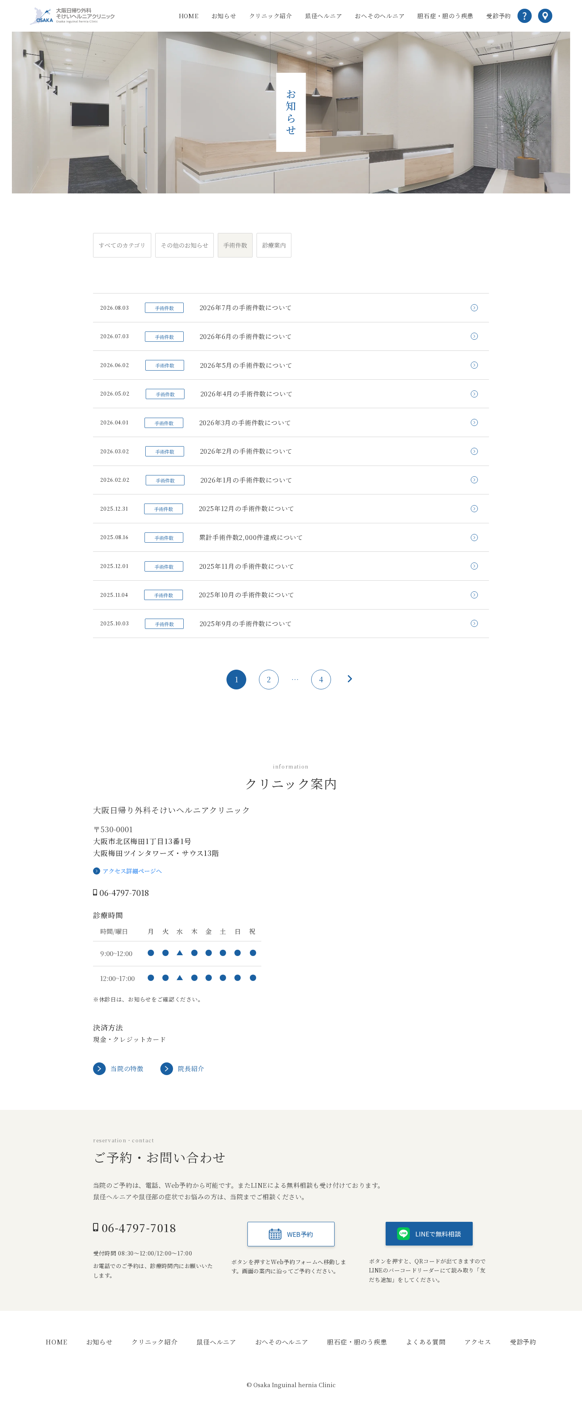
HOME (189, 15)
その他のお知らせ (184, 245)
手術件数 (235, 245)
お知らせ (223, 15)
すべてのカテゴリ (122, 245)
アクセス (477, 1341)
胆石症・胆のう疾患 (445, 15)
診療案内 (274, 245)
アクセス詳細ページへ (132, 871)
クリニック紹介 (270, 15)
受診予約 (498, 15)
